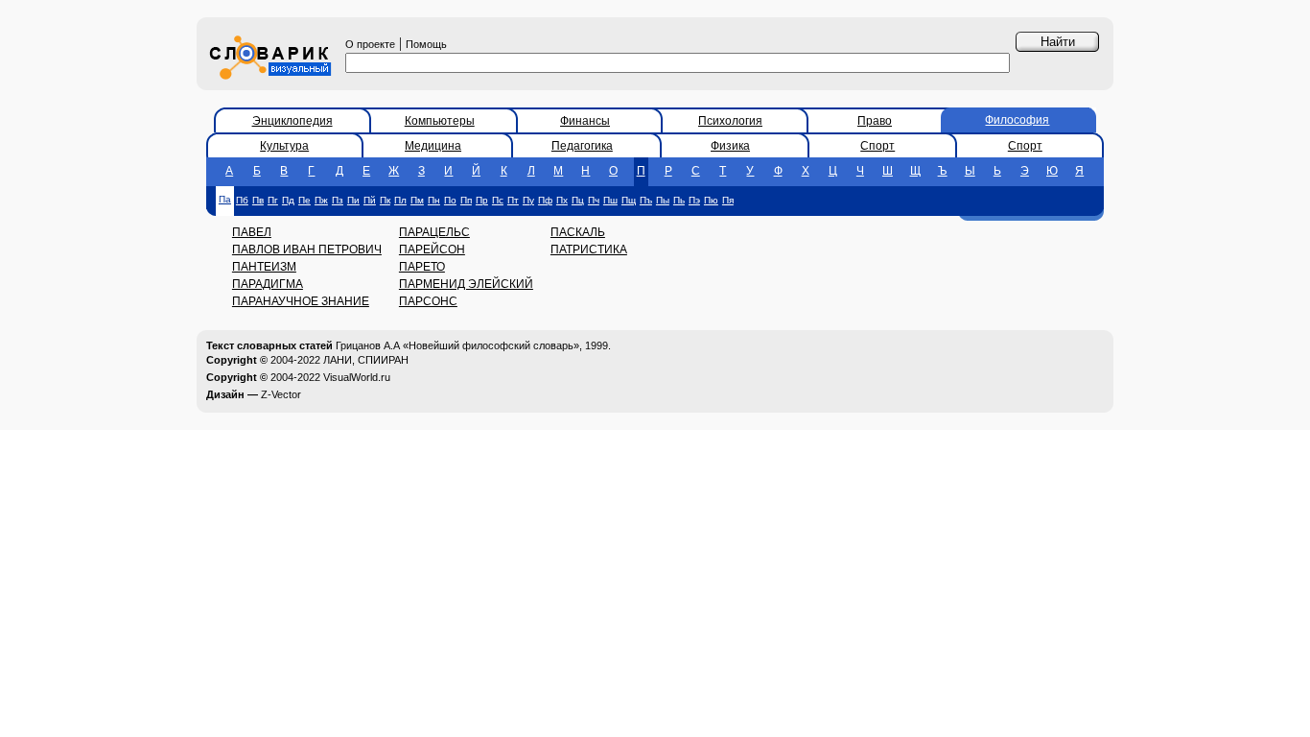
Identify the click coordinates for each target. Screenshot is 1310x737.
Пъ (646, 200)
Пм (417, 200)
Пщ (628, 200)
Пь (679, 200)
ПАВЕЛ (251, 232)
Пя (728, 200)
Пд (288, 200)
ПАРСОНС (428, 301)
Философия (1017, 120)
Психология (730, 121)
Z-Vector (281, 394)
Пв (258, 200)
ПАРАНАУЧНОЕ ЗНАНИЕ (300, 301)
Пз (337, 200)
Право (874, 121)
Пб (242, 200)
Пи (353, 200)
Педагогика (582, 146)
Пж (321, 200)
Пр (482, 200)
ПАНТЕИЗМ (264, 266)
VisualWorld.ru (356, 377)
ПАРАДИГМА (267, 284)
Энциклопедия (292, 121)
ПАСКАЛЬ (577, 232)
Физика (730, 146)
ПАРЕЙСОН (432, 249)
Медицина (433, 146)
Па (225, 199)
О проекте (370, 44)
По (450, 200)
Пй (369, 200)
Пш (610, 200)
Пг (273, 200)
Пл (400, 200)
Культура (284, 146)
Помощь (426, 44)
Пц (578, 200)
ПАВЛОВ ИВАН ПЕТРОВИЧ (307, 249)
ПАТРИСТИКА (588, 249)
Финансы (585, 121)
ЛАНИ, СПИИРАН (366, 360)
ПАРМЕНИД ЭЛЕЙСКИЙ (466, 284)
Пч (593, 200)
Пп (466, 200)
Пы (662, 200)
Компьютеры (440, 121)
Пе (304, 200)
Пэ (694, 200)
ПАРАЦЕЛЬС (434, 232)
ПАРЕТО (422, 266)
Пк (385, 200)
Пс (497, 200)
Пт (513, 200)
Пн (434, 200)
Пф (545, 200)
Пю (711, 200)
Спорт (877, 146)
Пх (562, 200)
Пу (528, 200)
